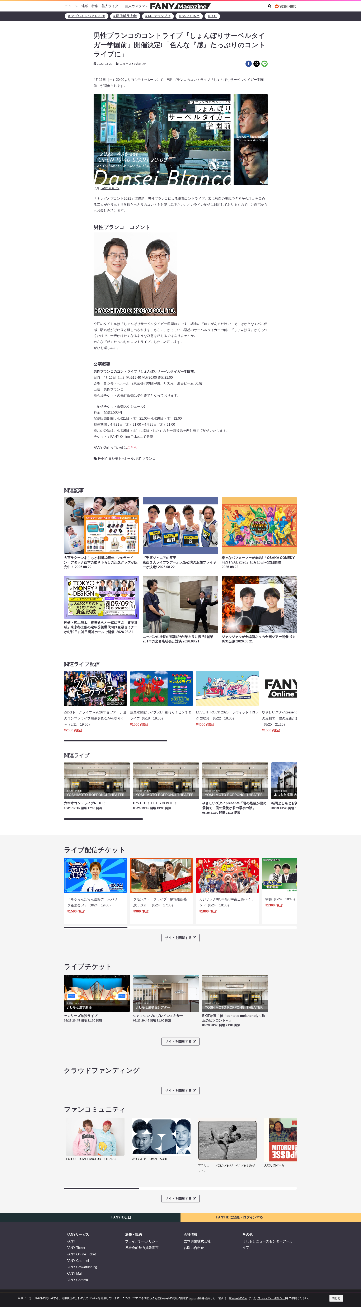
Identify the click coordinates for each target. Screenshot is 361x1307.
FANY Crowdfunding (81, 1267)
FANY (102, 458)
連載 (84, 6)
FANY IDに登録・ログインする (239, 1217)
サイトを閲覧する (178, 937)
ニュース (71, 6)
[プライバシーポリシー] (271, 1298)
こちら (132, 447)
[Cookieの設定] (239, 1298)
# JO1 (212, 16)
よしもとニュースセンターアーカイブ (268, 1244)
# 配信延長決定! (125, 16)
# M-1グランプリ (157, 16)
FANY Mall (74, 1273)
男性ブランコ (146, 458)
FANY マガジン (110, 188)
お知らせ (140, 63)
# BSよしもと (189, 16)
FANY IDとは (121, 1217)
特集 (95, 6)
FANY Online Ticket (81, 1254)
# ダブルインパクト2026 (86, 16)
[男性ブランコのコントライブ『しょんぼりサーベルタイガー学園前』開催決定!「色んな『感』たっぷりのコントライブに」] (248, 64)
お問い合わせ (194, 1248)
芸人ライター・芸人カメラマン (125, 6)
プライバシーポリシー (142, 1241)
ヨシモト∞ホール (121, 458)
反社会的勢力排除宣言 (142, 1248)
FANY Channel (77, 1261)
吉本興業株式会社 (197, 1241)
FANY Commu (77, 1280)
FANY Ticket (75, 1248)
